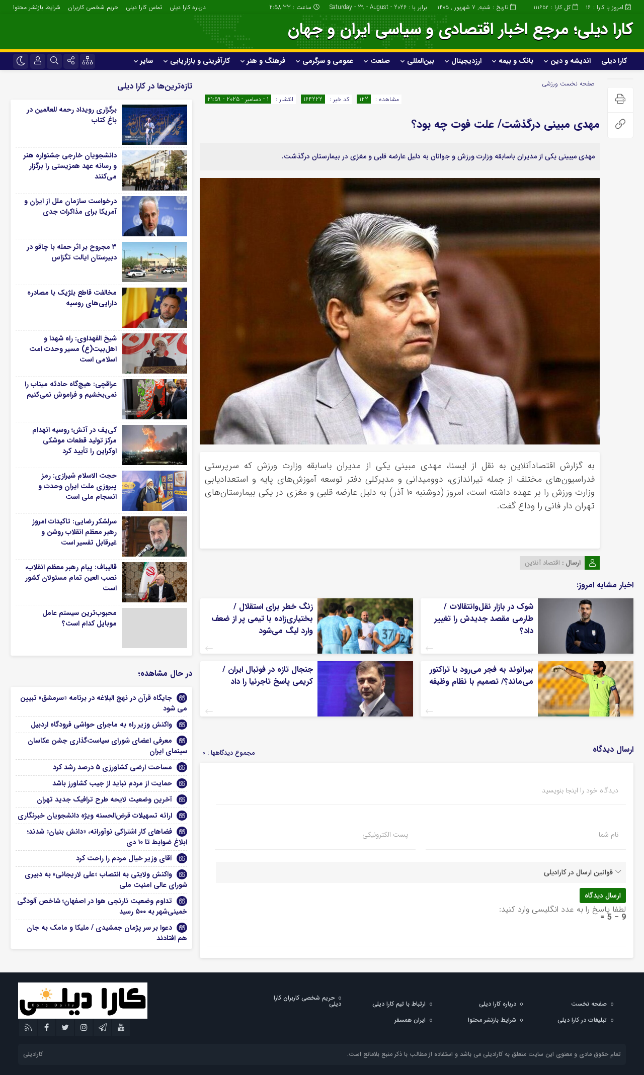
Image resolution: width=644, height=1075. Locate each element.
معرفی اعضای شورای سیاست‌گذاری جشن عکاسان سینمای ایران (107, 746)
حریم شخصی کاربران (93, 7)
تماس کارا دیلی (144, 7)
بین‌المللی (420, 60)
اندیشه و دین (570, 60)
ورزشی (550, 83)
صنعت (380, 60)
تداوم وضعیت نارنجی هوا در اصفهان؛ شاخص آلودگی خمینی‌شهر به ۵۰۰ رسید (102, 906)
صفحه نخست (576, 83)
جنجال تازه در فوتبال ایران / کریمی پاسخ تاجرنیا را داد (267, 675)
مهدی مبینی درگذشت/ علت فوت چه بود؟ (506, 124)
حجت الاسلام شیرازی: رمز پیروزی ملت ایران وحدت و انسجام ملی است (77, 486)
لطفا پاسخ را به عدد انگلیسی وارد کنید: (562, 909)
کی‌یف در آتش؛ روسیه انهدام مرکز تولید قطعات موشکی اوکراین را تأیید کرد (74, 440)
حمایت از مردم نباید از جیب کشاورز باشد (112, 783)
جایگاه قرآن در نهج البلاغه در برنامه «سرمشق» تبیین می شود (103, 703)
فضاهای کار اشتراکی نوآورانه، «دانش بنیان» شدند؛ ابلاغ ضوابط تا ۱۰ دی (107, 837)
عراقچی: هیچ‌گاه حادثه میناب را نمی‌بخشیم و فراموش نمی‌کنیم (71, 389)
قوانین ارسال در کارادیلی (578, 872)
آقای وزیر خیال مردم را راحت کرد (124, 858)
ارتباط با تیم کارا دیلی (399, 1004)
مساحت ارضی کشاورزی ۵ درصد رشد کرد (112, 767)
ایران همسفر (410, 1020)
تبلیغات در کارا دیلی (582, 1020)
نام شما (608, 834)
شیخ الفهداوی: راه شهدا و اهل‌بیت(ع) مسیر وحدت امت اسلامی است (73, 349)
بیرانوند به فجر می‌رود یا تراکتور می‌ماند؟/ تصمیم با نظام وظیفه (481, 675)
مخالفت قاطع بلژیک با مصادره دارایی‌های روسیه (72, 298)
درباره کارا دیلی (188, 7)
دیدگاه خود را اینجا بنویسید (580, 790)
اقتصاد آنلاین (542, 563)
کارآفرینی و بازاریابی (200, 60)
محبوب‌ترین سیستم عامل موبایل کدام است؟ (79, 618)
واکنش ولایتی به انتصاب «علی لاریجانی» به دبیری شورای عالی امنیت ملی (106, 879)
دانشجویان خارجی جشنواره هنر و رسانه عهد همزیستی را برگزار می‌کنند (70, 166)
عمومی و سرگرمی (327, 60)
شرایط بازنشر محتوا (36, 7)
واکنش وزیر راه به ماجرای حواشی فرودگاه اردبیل (101, 724)
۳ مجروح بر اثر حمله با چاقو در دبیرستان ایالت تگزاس (72, 252)
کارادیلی (33, 1054)
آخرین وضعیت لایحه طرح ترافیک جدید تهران (104, 799)
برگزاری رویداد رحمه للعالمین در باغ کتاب (72, 115)
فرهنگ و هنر (266, 60)
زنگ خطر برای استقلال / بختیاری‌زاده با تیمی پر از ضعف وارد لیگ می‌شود (262, 618)
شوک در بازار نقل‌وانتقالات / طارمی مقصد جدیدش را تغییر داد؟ (483, 618)
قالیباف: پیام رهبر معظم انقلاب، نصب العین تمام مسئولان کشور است (71, 578)
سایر (146, 60)
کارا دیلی (614, 60)
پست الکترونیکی (385, 834)
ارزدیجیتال (466, 60)
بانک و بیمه (516, 60)
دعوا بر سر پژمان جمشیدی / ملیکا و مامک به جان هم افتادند (107, 933)
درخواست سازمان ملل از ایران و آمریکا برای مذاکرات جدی (70, 206)
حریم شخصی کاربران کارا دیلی (307, 1001)
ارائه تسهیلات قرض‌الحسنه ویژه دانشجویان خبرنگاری (95, 815)
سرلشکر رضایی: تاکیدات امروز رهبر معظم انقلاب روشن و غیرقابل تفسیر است (74, 532)
